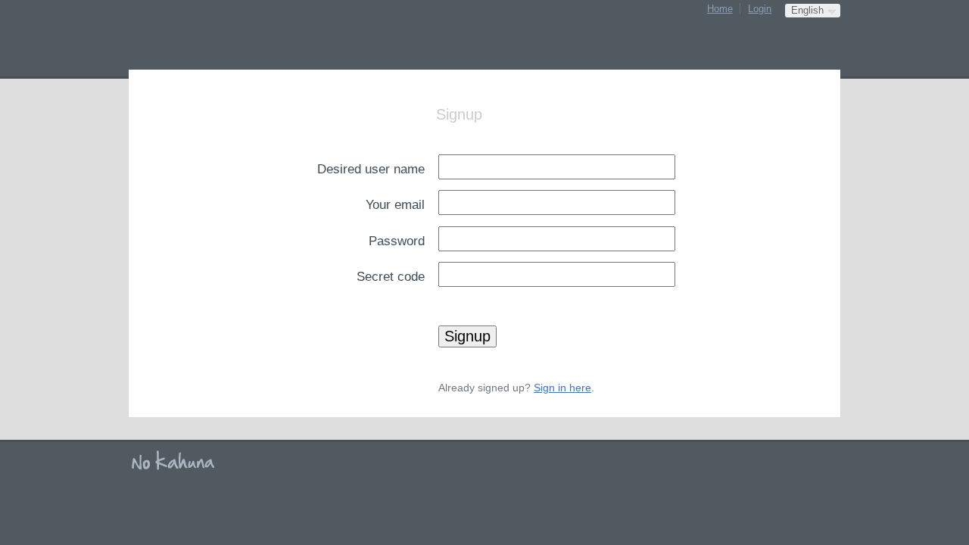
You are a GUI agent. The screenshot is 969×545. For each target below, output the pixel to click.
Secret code (391, 276)
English (807, 10)
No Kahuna (178, 461)
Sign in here (562, 388)
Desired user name (371, 168)
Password (397, 240)
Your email (395, 204)
